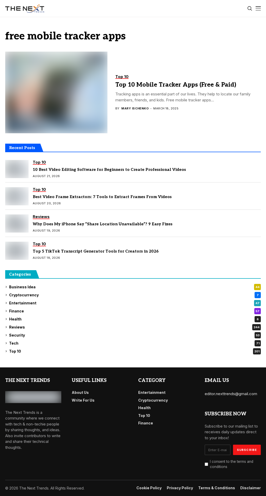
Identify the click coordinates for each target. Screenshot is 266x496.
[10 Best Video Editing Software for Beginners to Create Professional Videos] (17, 169)
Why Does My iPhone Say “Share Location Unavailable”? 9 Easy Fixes (102, 224)
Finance (134, 311)
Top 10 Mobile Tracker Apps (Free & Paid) (175, 84)
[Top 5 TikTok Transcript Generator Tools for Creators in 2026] (17, 251)
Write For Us (83, 400)
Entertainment (134, 303)
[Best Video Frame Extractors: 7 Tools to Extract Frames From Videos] (17, 196)
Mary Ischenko (135, 108)
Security (134, 335)
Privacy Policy (180, 488)
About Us (80, 392)
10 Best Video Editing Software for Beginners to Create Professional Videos (109, 169)
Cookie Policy (149, 488)
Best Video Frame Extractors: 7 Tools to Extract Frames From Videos (102, 196)
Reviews (134, 327)
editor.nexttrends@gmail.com (231, 393)
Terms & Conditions (216, 488)
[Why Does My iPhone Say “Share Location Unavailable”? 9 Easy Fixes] (17, 223)
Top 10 (134, 351)
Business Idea (134, 287)
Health (134, 319)
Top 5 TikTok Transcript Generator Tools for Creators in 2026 (96, 251)
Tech (134, 343)
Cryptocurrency (134, 295)
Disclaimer (250, 488)
